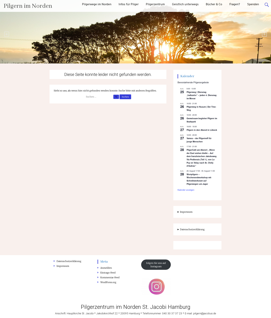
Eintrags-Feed (108, 272)
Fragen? (234, 4)
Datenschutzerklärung (192, 229)
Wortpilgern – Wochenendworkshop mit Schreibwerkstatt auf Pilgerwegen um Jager (199, 179)
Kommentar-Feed (110, 277)
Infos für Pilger (129, 4)
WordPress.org (108, 282)
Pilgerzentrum (155, 4)
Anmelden (106, 267)
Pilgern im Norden (28, 6)
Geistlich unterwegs (185, 4)
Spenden (253, 4)
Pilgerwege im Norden (96, 4)
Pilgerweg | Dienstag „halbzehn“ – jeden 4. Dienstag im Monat (202, 95)
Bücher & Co (214, 4)
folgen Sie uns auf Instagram (156, 265)
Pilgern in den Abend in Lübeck (202, 129)
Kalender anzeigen (186, 189)
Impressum (186, 211)
